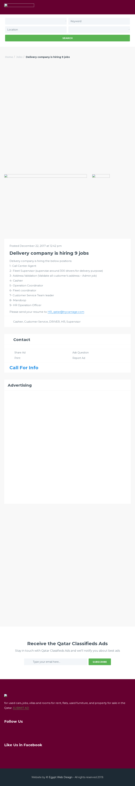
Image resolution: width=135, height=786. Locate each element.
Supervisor (73, 321)
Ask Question (80, 352)
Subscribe (100, 661)
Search (67, 38)
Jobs (19, 57)
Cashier (18, 321)
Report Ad (78, 358)
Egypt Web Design (60, 777)
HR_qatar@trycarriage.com (66, 311)
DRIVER (54, 321)
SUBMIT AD (21, 708)
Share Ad (19, 352)
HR (63, 321)
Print (17, 358)
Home (9, 57)
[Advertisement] (67, 91)
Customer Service (36, 321)
